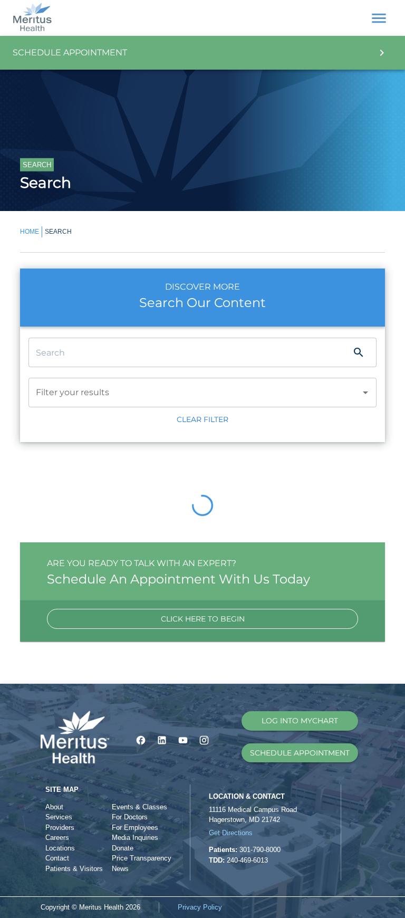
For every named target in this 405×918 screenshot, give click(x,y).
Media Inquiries (135, 838)
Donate (122, 848)
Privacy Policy (200, 907)
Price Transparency (141, 858)
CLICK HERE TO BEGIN (203, 619)
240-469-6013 (247, 860)
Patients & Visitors (74, 869)
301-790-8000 (260, 850)
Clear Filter (202, 419)
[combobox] (187, 393)
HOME (29, 231)
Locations (60, 848)
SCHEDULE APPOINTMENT (300, 753)
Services (58, 817)
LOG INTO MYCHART (300, 720)
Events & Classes (139, 807)
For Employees (135, 827)
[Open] (365, 392)
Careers (57, 838)
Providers (59, 827)
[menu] (378, 18)
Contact (57, 858)
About (54, 807)
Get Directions (231, 833)
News (120, 869)
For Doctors (130, 817)
